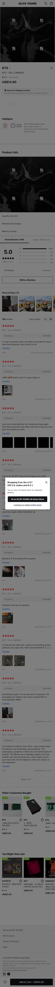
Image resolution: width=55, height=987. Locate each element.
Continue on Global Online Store (27, 505)
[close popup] (46, 482)
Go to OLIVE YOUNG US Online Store (27, 499)
